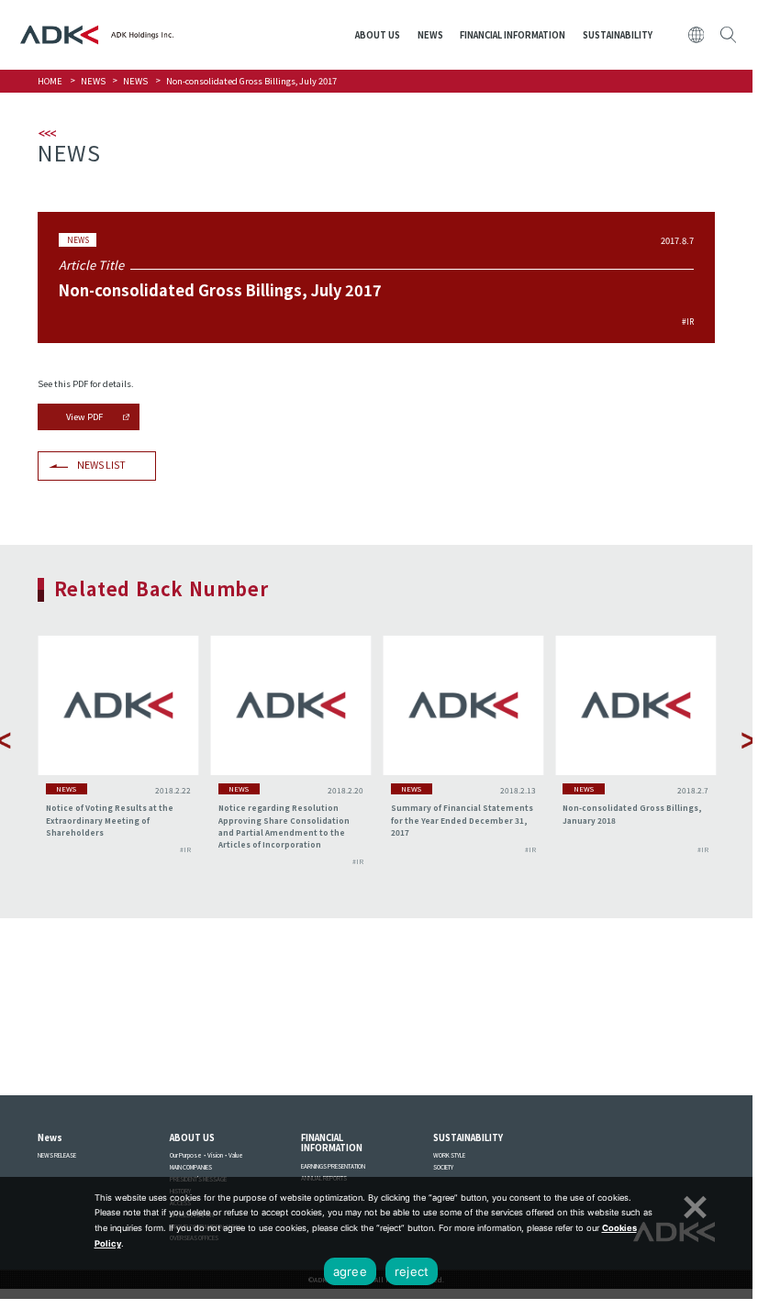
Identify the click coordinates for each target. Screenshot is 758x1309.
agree (350, 1271)
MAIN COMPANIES (191, 1167)
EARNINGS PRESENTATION (333, 1166)
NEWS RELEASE (57, 1155)
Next (749, 740)
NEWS (430, 34)
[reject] (693, 1204)
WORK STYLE (449, 1155)
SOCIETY (443, 1167)
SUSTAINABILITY (617, 34)
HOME (50, 80)
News (50, 1137)
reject (412, 1271)
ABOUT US (377, 34)
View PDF (84, 416)
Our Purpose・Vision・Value (206, 1155)
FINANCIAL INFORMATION (512, 34)
